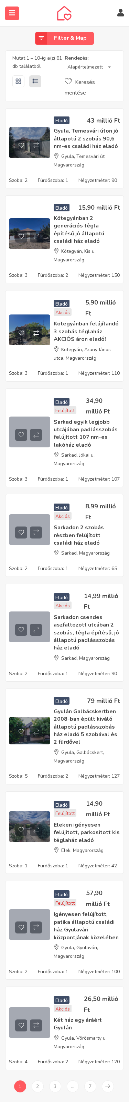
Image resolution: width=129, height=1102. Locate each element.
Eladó (61, 120)
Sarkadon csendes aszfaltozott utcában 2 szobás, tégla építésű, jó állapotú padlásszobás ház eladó (86, 633)
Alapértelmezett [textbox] (85, 67)
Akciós (62, 312)
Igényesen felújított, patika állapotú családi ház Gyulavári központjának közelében (86, 926)
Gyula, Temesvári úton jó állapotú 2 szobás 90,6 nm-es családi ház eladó (86, 138)
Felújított (65, 410)
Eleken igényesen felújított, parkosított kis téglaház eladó (87, 832)
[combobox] (89, 67)
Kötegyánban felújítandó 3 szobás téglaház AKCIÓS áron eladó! (86, 331)
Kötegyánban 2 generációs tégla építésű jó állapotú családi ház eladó (79, 229)
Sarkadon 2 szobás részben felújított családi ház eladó (79, 535)
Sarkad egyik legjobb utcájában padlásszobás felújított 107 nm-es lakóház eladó (86, 433)
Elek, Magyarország (82, 850)
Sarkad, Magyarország (85, 553)
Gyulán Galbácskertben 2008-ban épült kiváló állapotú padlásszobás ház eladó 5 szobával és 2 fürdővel (85, 727)
